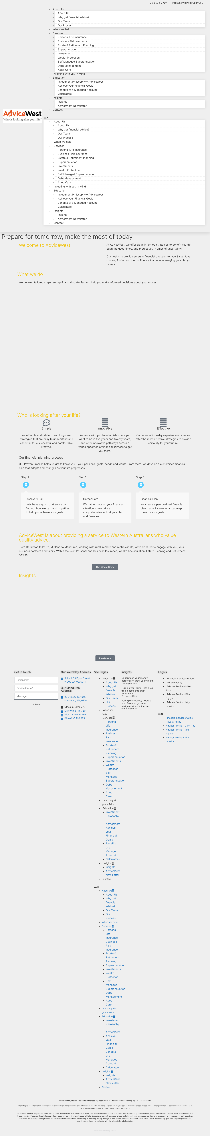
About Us (63, 13)
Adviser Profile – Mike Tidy (178, 688)
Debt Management (69, 65)
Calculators (65, 93)
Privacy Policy (174, 682)
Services (107, 717)
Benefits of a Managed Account (77, 89)
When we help (61, 29)
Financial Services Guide (180, 678)
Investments (65, 53)
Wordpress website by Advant (105, 1131)
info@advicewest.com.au (187, 2)
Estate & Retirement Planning (76, 45)
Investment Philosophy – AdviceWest (80, 81)
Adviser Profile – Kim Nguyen (178, 696)
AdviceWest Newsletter (72, 105)
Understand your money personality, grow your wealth (137, 679)
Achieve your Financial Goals (75, 85)
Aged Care (64, 69)
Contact (58, 109)
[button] (124, 118)
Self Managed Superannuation (76, 61)
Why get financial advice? (73, 17)
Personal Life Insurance (72, 37)
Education (59, 77)
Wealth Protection (69, 57)
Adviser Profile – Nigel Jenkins (178, 704)
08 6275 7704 (158, 2)
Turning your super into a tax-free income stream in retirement (137, 690)
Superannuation (67, 49)
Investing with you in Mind (69, 73)
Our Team (64, 21)
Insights (62, 101)
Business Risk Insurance (72, 41)
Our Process (65, 25)
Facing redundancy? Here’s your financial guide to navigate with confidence (136, 703)
